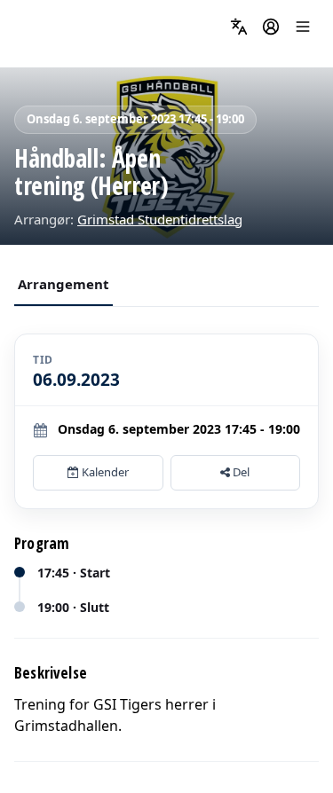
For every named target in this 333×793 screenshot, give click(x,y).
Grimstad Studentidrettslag (159, 219)
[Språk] (239, 27)
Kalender (104, 472)
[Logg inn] (271, 27)
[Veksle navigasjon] (303, 27)
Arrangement (63, 284)
